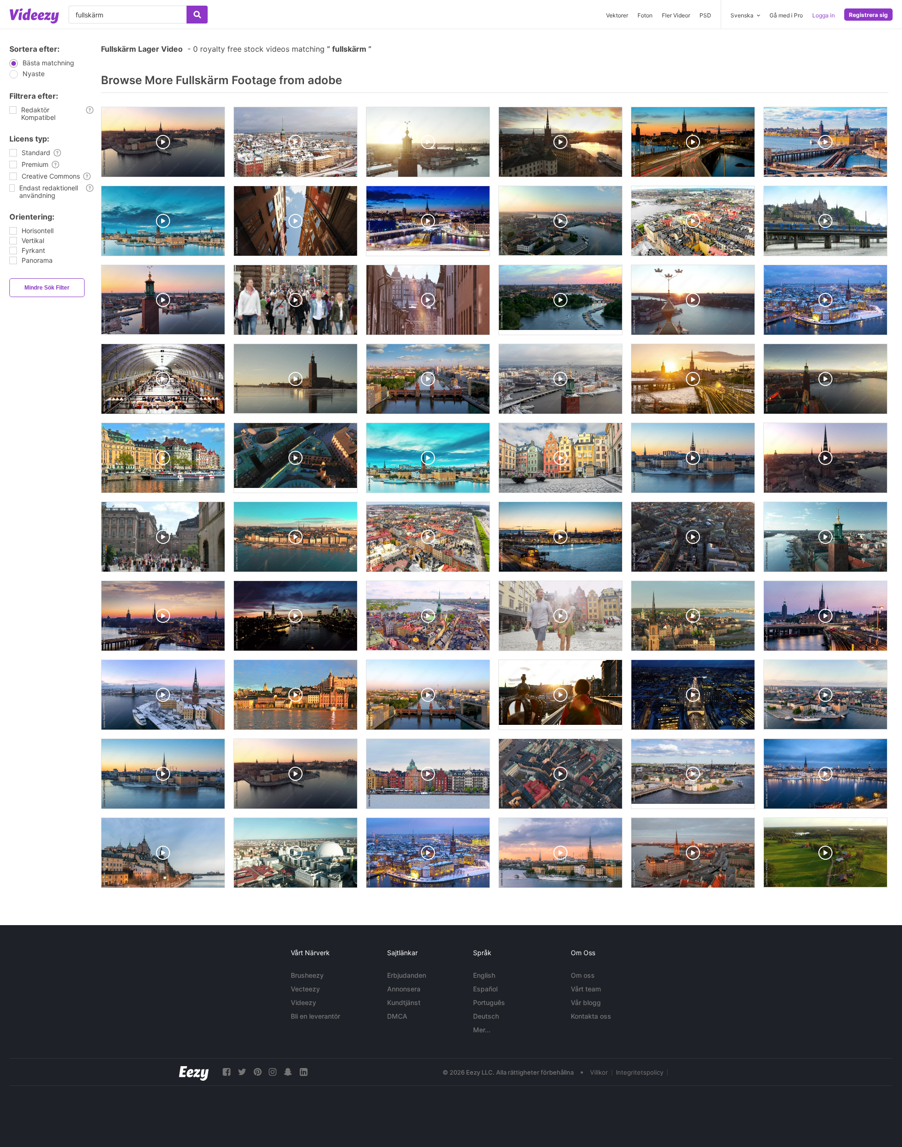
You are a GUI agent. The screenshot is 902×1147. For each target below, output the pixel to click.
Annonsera (403, 989)
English (484, 975)
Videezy (303, 1002)
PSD (705, 15)
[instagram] (272, 1072)
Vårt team (586, 989)
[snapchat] (288, 1072)
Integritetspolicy (639, 1072)
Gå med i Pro (786, 15)
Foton (645, 15)
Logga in (823, 15)
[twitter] (242, 1072)
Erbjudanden (406, 975)
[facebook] (226, 1072)
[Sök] (197, 15)
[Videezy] (34, 16)
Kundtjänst (403, 1002)
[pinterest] (257, 1072)
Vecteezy (305, 989)
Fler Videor (676, 15)
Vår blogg (586, 1002)
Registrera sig (868, 14)
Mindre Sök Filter (47, 287)
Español (485, 989)
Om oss (583, 975)
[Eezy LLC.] (194, 1072)
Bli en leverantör (315, 1016)
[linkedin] (303, 1072)
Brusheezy (307, 975)
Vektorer (617, 15)
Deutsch (486, 1016)
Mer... (481, 1030)
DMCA (397, 1016)
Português (489, 1002)
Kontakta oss (591, 1016)
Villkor (599, 1072)
